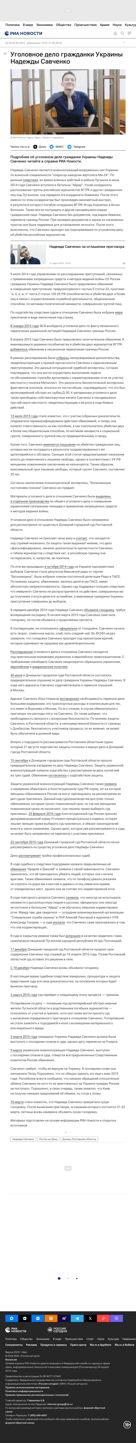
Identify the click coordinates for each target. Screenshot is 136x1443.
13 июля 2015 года (24, 416)
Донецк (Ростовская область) (79, 1139)
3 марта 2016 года (23, 1036)
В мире (57, 1339)
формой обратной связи (19, 1422)
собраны (62, 358)
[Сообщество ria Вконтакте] (38, 1318)
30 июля (16, 675)
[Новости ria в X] (90, 1318)
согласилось (57, 775)
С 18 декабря (20, 968)
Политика (11, 1339)
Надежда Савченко (23, 1139)
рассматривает (30, 855)
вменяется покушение (59, 444)
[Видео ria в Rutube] (64, 1318)
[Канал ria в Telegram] (77, 1318)
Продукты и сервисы (53, 1344)
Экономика (42, 1339)
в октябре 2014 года (59, 566)
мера (119, 312)
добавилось (19, 349)
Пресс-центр (78, 1344)
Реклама (31, 1344)
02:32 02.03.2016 (15, 43)
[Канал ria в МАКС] (11, 1318)
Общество (26, 1339)
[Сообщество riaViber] (116, 1318)
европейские (19, 667)
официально (68, 628)
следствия (30, 180)
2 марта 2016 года (23, 995)
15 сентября (19, 760)
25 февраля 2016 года (45, 813)
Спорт (90, 1339)
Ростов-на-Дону (48, 1139)
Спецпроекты (13, 1344)
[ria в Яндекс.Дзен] (24, 1318)
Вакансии (11, 1359)
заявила (110, 784)
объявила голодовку (99, 610)
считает (81, 538)
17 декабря (18, 949)
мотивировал (69, 698)
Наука (100, 1339)
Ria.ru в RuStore (124, 1344)
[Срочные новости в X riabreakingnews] (103, 1318)
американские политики (49, 667)
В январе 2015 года (24, 326)
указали (59, 922)
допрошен (73, 936)
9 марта (16, 1050)
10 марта (17, 1102)
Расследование (21, 652)
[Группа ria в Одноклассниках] (51, 1318)
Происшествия (74, 1339)
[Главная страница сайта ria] (23, 33)
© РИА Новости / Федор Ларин (25, 137)
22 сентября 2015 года (26, 842)
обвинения (18, 869)
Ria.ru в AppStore (100, 1344)
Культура (113, 1339)
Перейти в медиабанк (53, 137)
